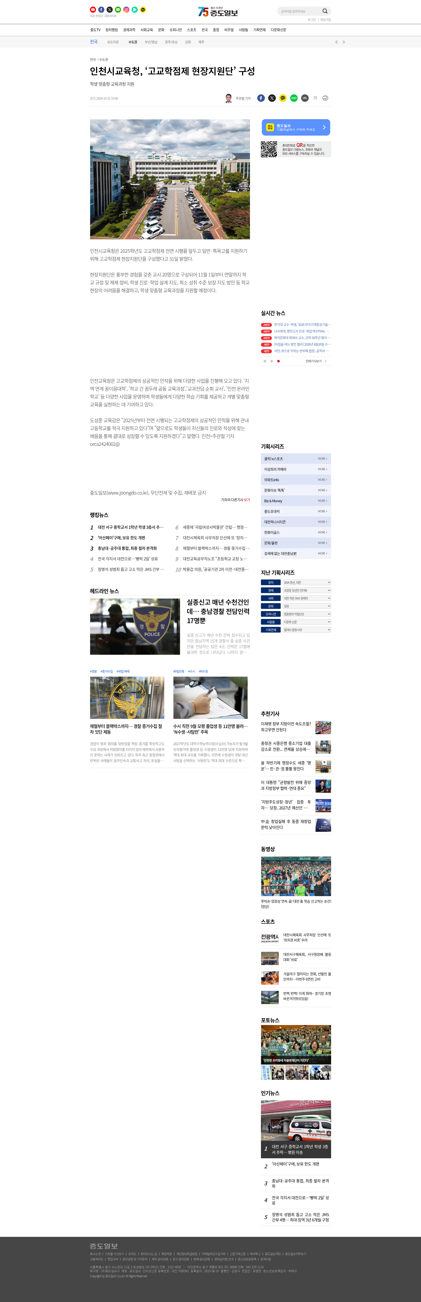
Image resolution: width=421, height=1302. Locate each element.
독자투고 (255, 1254)
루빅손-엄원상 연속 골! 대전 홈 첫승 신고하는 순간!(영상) (296, 903)
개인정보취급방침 (186, 1254)
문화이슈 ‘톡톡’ (274, 490)
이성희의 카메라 (275, 469)
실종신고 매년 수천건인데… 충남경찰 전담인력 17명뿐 (218, 611)
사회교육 (147, 29)
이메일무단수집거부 (213, 1254)
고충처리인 (96, 1259)
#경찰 (93, 671)
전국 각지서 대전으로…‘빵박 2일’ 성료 (128, 558)
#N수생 (203, 671)
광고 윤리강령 (181, 1259)
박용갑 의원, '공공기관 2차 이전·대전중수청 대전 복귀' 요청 (216, 569)
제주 (201, 42)
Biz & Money (273, 500)
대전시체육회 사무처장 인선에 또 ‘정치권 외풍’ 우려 (216, 537)
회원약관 (166, 1254)
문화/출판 (271, 542)
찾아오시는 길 (149, 1254)
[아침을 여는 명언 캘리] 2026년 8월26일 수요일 (302, 323)
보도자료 (113, 42)
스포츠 (191, 29)
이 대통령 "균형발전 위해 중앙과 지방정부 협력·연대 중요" (286, 784)
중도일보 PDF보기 (295, 1254)
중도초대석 (272, 511)
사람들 (243, 29)
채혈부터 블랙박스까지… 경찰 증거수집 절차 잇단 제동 (216, 548)
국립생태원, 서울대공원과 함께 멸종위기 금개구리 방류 (302, 336)
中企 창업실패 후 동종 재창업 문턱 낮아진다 (286, 823)
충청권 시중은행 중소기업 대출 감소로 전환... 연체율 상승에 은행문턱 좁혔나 (286, 745)
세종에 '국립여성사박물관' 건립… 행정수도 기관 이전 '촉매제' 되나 (216, 527)
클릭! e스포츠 (273, 458)
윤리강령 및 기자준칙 (134, 1259)
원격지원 (265, 1259)
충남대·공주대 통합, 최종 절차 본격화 (127, 548)
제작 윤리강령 (160, 1259)
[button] (336, 43)
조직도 (132, 1254)
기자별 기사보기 (114, 1254)
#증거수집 (107, 671)
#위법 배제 (123, 671)
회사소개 (95, 1254)
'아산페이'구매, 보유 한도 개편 (121, 537)
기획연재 (259, 29)
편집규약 (112, 1259)
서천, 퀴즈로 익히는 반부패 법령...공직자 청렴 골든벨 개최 (302, 330)
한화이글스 (272, 532)
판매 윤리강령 (201, 1259)
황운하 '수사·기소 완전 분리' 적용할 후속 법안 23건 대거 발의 (302, 350)
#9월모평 (178, 671)
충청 (216, 29)
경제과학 (129, 29)
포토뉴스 (270, 1020)
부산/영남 (151, 42)
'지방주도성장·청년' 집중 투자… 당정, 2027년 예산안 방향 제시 (286, 804)
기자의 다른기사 (235, 499)
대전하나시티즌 (275, 521)
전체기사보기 (313, 361)
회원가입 (325, 19)
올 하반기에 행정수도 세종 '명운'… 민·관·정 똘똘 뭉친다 (286, 765)
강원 (188, 42)
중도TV (95, 29)
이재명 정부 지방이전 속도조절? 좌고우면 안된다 (286, 726)
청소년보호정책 (247, 1259)
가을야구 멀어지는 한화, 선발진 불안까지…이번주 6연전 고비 (307, 976)
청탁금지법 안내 (223, 1259)
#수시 (191, 671)
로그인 (312, 19)
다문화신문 (278, 29)
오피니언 (175, 29)
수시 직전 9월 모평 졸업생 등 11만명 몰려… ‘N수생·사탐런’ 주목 (210, 729)
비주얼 (229, 29)
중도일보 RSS (273, 1254)
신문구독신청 (238, 1254)
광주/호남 (171, 42)
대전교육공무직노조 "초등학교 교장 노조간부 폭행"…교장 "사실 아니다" (216, 558)
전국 (205, 29)
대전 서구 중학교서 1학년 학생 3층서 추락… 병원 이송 (131, 527)
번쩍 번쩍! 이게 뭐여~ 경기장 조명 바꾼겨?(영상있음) (307, 995)
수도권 (132, 42)
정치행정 (111, 29)
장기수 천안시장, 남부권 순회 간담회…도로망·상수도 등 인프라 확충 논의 (302, 343)
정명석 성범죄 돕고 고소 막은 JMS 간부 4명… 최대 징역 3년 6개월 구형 (131, 569)
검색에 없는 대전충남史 (280, 553)
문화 (161, 29)
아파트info (271, 479)
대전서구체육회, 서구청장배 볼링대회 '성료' (307, 956)
